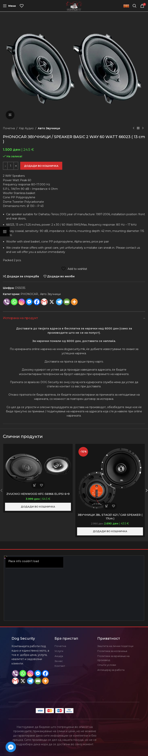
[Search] (134, 6)
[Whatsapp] (14, 301)
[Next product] (142, 128)
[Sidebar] (5, 231)
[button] (34, 485)
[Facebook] (36, 301)
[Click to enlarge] (10, 115)
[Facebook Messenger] (29, 301)
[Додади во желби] (41, 485)
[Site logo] (74, 5)
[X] (51, 301)
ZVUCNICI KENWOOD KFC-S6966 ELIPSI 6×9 (38, 494)
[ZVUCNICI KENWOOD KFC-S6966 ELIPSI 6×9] (38, 468)
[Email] (66, 301)
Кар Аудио (26, 128)
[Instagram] (21, 301)
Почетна (9, 128)
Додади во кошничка (41, 165)
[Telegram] (59, 301)
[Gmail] (44, 301)
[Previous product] (133, 128)
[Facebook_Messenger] (11, 747)
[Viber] (6, 301)
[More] (74, 301)
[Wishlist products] (21, 6)
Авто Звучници (49, 128)
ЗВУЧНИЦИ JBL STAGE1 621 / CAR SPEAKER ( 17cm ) (110, 516)
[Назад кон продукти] (138, 128)
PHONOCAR (29, 294)
